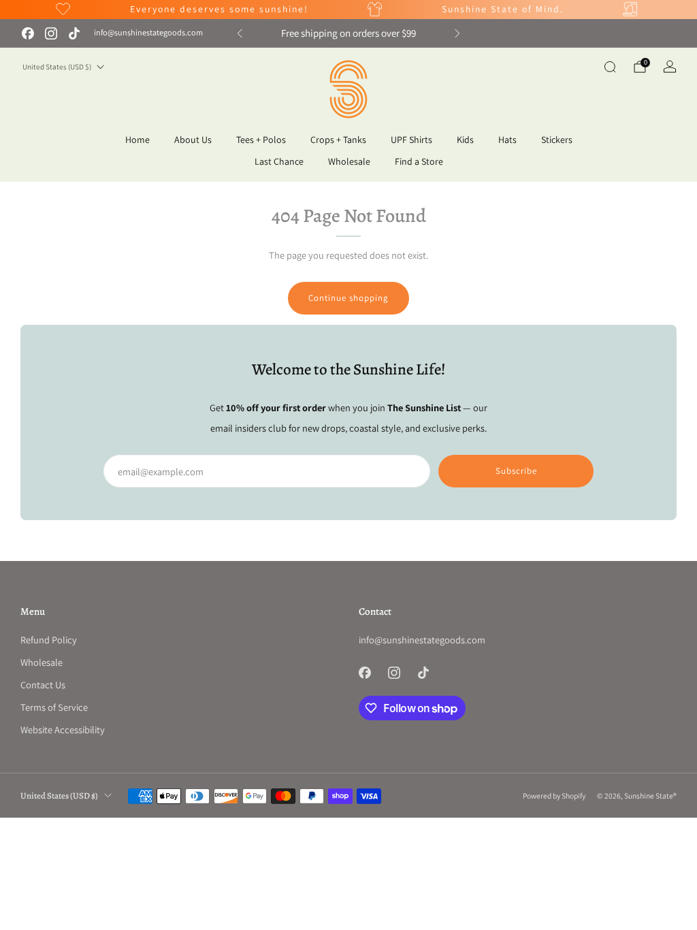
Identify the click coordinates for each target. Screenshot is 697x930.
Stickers (556, 139)
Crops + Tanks (338, 139)
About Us (193, 139)
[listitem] (348, 33)
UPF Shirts (411, 139)
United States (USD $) (56, 66)
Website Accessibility (62, 729)
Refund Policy (48, 639)
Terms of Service (54, 707)
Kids (465, 139)
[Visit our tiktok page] (74, 33)
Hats (507, 139)
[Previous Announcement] (239, 33)
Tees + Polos (261, 139)
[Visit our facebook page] (27, 33)
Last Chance (279, 161)
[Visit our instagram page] (51, 33)
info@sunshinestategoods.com (148, 32)
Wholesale (349, 161)
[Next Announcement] (457, 33)
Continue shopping (348, 298)
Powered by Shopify (554, 795)
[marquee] (348, 9)
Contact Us (42, 684)
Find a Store (419, 161)
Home (137, 139)
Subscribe (516, 471)
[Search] (610, 67)
